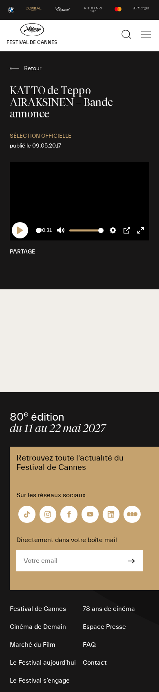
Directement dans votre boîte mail (66, 540)
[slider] (38, 230)
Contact (95, 662)
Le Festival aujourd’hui (43, 662)
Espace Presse (104, 626)
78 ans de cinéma (109, 609)
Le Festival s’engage (40, 680)
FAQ (89, 644)
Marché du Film (32, 644)
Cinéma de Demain (38, 626)
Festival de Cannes (38, 609)
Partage (22, 252)
